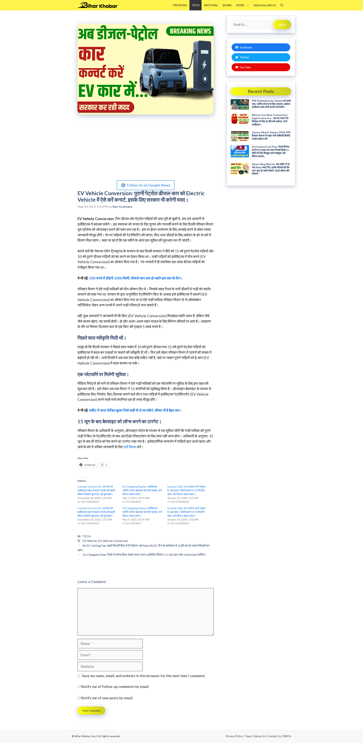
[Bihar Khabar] (100, 5)
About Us (259, 736)
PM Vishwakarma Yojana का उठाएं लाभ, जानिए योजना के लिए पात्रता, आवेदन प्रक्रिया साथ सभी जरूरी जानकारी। (271, 104)
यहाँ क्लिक (129, 447)
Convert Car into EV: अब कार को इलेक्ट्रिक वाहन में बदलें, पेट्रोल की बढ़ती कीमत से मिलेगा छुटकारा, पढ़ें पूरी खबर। (96, 490)
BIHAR (227, 5)
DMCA (287, 736)
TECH (195, 5)
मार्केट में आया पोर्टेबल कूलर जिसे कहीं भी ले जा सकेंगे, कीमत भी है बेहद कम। (135, 410)
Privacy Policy (234, 736)
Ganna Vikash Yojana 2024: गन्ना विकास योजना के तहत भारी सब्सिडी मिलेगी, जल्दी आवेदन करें (271, 135)
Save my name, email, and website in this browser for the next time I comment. (144, 676)
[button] (281, 5)
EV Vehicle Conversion (113, 540)
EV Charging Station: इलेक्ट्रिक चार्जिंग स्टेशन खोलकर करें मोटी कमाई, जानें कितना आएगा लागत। (142, 490)
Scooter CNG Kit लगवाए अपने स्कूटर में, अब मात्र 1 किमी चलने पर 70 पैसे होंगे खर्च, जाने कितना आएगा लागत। (186, 490)
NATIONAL (211, 5)
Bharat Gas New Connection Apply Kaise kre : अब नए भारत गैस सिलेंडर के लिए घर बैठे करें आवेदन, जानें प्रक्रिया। (270, 119)
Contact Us (274, 736)
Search (282, 24)
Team (248, 736)
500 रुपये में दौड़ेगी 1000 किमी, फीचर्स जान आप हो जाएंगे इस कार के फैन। (136, 278)
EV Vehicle (89, 540)
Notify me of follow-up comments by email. (115, 686)
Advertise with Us (265, 5)
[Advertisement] (146, 148)
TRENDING (179, 5)
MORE (240, 5)
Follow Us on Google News (148, 185)
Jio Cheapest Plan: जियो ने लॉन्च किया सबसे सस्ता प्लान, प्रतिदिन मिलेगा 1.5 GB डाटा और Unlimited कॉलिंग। (144, 554)
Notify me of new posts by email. (107, 698)
